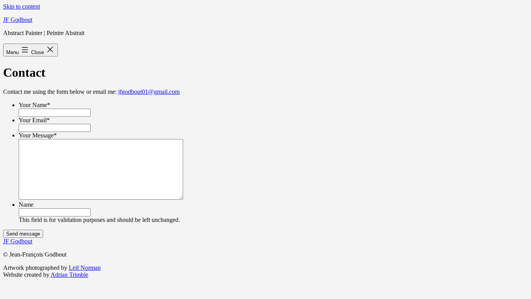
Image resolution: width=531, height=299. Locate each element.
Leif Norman (85, 267)
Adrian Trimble (69, 274)
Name (26, 204)
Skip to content (21, 6)
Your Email (34, 120)
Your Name (34, 105)
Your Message (38, 135)
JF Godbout (17, 19)
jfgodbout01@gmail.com (149, 91)
